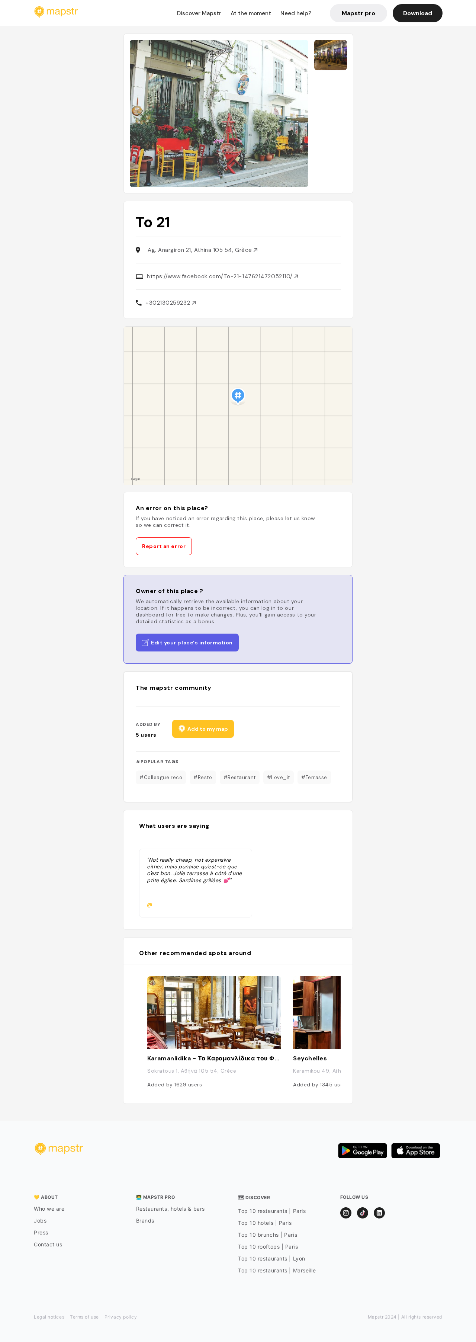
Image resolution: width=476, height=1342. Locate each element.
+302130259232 (168, 303)
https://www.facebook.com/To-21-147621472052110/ (220, 276)
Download (417, 13)
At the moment (251, 13)
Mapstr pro (358, 13)
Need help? (295, 13)
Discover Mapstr (199, 13)
